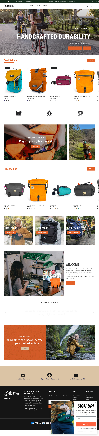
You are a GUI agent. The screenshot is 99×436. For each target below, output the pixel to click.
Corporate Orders (77, 395)
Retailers (75, 397)
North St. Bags (10, 423)
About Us (87, 395)
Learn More (70, 283)
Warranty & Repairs (89, 397)
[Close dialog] (96, 402)
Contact (45, 5)
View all (91, 60)
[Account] (87, 6)
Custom (32, 5)
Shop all (87, 48)
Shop (26, 5)
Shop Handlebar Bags (75, 48)
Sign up (85, 424)
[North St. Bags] (9, 5)
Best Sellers (10, 60)
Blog (38, 5)
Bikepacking (10, 169)
